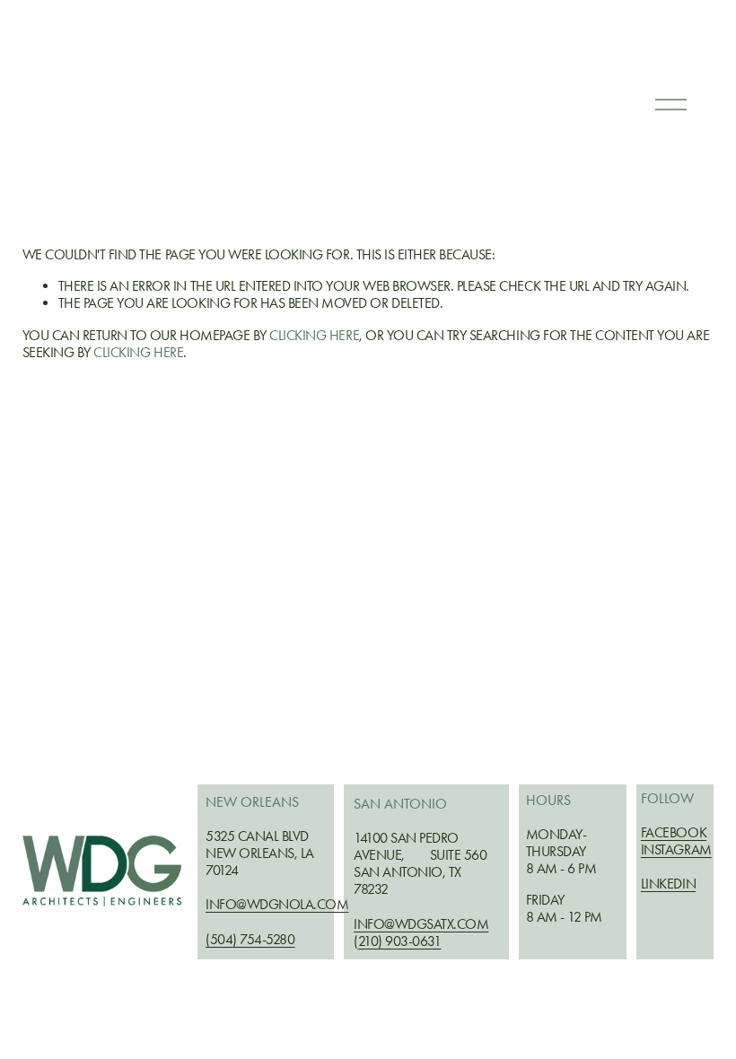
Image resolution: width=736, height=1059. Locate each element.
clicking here (314, 335)
